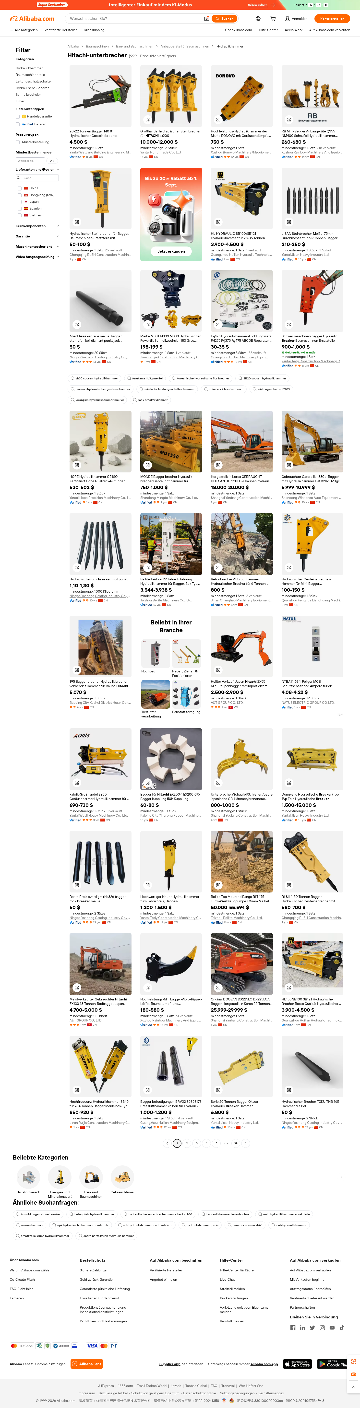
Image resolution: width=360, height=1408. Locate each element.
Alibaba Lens (20, 1364)
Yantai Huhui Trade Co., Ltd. (160, 152)
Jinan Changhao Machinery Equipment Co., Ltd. (242, 600)
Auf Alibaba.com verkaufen (310, 1270)
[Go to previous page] (167, 1143)
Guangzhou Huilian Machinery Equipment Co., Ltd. (242, 357)
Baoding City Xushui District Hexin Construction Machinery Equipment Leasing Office (101, 702)
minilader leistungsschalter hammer (169, 389)
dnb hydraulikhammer (291, 1225)
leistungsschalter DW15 (274, 389)
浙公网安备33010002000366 (260, 1401)
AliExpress (106, 1386)
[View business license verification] (224, 1400)
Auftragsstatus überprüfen (310, 1289)
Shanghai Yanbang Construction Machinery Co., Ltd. (242, 498)
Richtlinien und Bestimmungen (103, 1321)
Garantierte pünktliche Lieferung (105, 1289)
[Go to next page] (245, 1143)
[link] (353, 1361)
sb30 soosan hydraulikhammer (97, 378)
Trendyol (228, 1386)
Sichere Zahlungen (94, 1270)
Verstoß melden (232, 1321)
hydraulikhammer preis (202, 1225)
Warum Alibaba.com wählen (30, 1270)
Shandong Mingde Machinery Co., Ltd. (169, 498)
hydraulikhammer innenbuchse (227, 1214)
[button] (207, 19)
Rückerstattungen (234, 1298)
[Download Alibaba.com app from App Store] (297, 1364)
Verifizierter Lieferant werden (312, 1298)
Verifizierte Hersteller (166, 1270)
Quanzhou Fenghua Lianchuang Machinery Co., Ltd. (313, 600)
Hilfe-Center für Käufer (237, 1270)
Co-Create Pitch (22, 1279)
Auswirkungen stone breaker (40, 1214)
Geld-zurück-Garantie (96, 1279)
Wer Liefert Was (251, 1386)
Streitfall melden (232, 1289)
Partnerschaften (302, 1307)
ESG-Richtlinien (22, 1289)
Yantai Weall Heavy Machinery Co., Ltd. (99, 815)
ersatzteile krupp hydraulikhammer (45, 1236)
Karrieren (17, 1298)
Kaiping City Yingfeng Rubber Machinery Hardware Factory (171, 815)
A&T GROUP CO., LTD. (227, 702)
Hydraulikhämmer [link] (229, 46)
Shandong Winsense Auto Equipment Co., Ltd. (313, 498)
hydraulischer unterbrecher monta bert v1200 (160, 1214)
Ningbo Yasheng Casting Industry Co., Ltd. (101, 357)
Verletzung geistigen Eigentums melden (244, 1309)
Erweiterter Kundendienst (99, 1298)
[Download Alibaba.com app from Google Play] (333, 1364)
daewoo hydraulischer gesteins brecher (103, 389)
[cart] (274, 19)
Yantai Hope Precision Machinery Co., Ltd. (101, 498)
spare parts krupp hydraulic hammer (109, 1236)
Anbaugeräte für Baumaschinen (185, 46)
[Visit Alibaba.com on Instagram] (322, 1328)
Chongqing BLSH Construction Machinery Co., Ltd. (101, 255)
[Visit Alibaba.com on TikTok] (342, 1328)
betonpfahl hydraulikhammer (94, 1214)
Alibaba (73, 46)
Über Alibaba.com (24, 1260)
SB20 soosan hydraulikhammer (264, 378)
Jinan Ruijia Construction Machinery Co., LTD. (171, 357)
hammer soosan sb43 (247, 1225)
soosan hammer (32, 1225)
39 (236, 1143)
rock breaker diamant (153, 400)
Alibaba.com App (264, 1364)
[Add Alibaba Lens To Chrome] (87, 1364)
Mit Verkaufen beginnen (308, 1279)
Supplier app (169, 1364)
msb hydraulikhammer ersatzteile (286, 1214)
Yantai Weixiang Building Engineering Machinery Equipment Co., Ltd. (101, 152)
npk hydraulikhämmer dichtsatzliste (147, 1225)
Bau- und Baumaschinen (134, 46)
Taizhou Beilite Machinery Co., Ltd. (166, 600)
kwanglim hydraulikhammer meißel (100, 400)
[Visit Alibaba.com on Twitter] (312, 1328)
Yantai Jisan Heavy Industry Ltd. (305, 255)
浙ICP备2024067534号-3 (305, 1401)
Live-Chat (227, 1279)
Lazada (176, 1386)
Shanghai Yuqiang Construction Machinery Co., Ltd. (242, 815)
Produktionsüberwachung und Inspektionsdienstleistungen (103, 1309)
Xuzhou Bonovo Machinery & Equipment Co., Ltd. (242, 152)
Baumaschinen (97, 46)
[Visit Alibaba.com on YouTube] (332, 1328)
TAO (214, 1386)
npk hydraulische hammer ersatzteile (83, 1225)
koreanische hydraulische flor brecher (203, 378)
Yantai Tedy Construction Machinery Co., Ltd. (313, 361)
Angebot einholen (163, 1279)
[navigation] (37, 595)
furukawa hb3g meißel (147, 378)
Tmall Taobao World (152, 1386)
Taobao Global (196, 1386)
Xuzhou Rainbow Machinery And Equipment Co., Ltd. (313, 152)
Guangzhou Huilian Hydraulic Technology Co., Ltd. (242, 255)
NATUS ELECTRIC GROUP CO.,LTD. (308, 702)
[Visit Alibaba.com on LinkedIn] (303, 1328)
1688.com (125, 1386)
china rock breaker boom (226, 389)
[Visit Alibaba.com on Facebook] (293, 1328)
